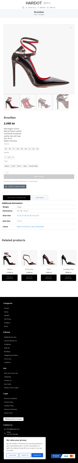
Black (19, 227)
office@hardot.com (13, 429)
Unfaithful (7, 362)
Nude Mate (39, 227)
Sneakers (7, 323)
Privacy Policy (8, 402)
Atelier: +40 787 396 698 (12, 433)
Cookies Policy (9, 406)
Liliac (33, 227)
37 (23, 216)
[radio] (5, 148)
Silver (28, 227)
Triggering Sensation (11, 355)
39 (28, 216)
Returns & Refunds (10, 409)
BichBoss (7, 351)
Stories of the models (11, 388)
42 (35, 216)
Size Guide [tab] (40, 197)
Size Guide (7, 384)
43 (38, 216)
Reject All (25, 455)
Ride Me (7, 348)
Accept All (37, 455)
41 (33, 216)
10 (19, 221)
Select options (9, 277)
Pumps (6, 308)
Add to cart (39, 176)
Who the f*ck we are (11, 373)
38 (25, 216)
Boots (6, 326)
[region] (25, 448)
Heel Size (6, 152)
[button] (30, 7)
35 (18, 216)
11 (21, 221)
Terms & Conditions (10, 398)
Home (35, 14)
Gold (24, 227)
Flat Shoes (7, 319)
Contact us (7, 380)
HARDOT (34, 3)
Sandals (6, 315)
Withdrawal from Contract (13, 419)
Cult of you (7, 359)
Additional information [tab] (17, 197)
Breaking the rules (10, 337)
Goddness (7, 344)
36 (20, 216)
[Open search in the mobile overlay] (23, 8)
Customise (12, 455)
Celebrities (7, 377)
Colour (6, 161)
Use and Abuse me (10, 341)
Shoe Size (6, 144)
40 (31, 216)
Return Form (8, 413)
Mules (6, 312)
